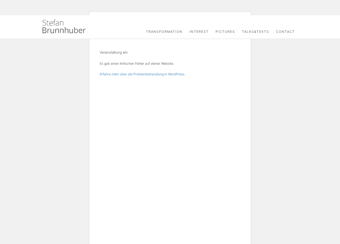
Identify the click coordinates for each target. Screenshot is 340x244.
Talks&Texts (255, 32)
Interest (199, 32)
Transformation (164, 32)
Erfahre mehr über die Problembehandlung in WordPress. (142, 74)
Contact (285, 32)
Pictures (225, 32)
